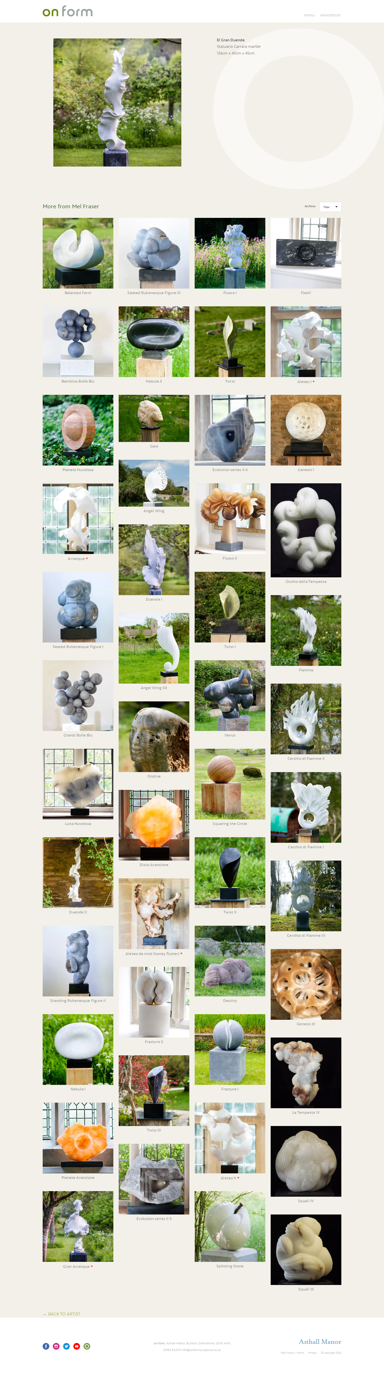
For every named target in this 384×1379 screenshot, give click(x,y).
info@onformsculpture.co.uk (201, 1350)
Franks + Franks (295, 1352)
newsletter (330, 15)
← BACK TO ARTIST (61, 1313)
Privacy (312, 1352)
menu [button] (309, 15)
